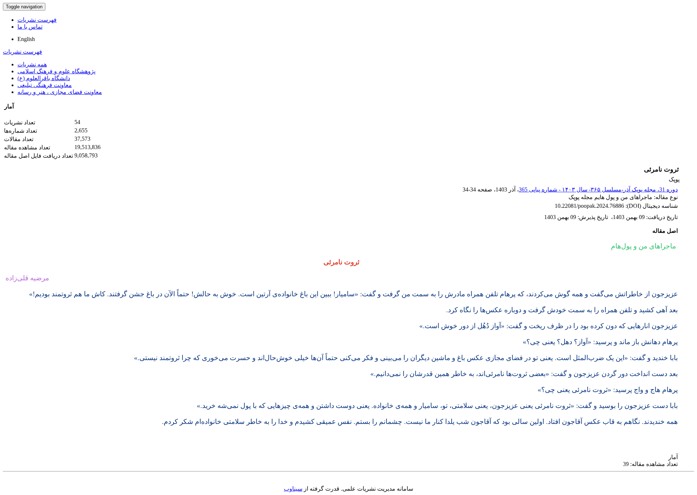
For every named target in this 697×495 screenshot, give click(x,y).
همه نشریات (32, 64)
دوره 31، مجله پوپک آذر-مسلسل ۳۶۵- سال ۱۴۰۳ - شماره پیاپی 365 (598, 189)
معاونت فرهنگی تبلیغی (44, 85)
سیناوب (293, 489)
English (26, 39)
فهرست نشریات (37, 20)
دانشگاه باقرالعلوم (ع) (43, 78)
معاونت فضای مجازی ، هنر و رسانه (59, 92)
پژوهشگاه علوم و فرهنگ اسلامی (56, 71)
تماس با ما (29, 27)
